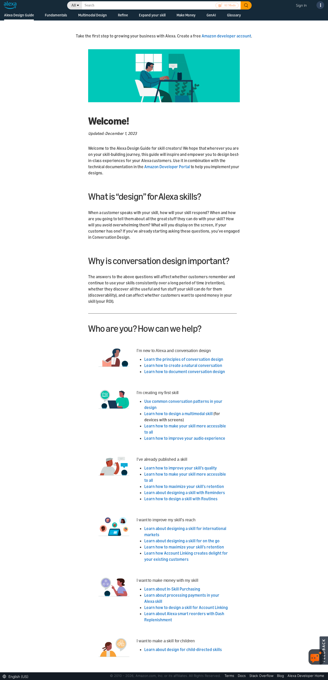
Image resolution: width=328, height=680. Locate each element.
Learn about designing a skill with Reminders (184, 492)
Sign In (301, 5)
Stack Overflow (261, 676)
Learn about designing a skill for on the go (182, 540)
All (73, 5)
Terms (229, 676)
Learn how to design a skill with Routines (181, 498)
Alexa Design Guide (19, 15)
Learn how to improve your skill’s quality (180, 468)
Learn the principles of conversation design (183, 359)
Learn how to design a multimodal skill (178, 413)
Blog (281, 676)
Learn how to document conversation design (184, 371)
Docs (242, 676)
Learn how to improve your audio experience (184, 438)
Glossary (234, 15)
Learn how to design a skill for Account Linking (186, 607)
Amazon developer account (226, 35)
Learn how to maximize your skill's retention (184, 486)
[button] (17, 676)
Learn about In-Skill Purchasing (172, 589)
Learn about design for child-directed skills (183, 649)
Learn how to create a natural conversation (183, 365)
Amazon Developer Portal (167, 166)
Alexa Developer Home (306, 676)
